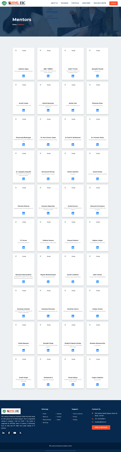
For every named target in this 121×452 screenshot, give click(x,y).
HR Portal (45, 422)
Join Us (113, 3)
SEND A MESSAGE (101, 427)
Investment (86, 3)
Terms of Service (77, 413)
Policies (75, 419)
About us (45, 416)
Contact (59, 416)
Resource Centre (100, 3)
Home (14, 24)
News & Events (47, 419)
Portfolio (75, 3)
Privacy (75, 416)
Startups (59, 413)
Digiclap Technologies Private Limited (67, 450)
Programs (64, 3)
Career (58, 419)
